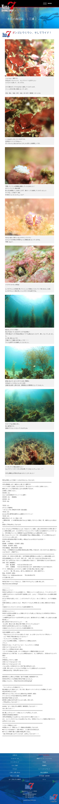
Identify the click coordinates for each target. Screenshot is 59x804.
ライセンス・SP (15, 758)
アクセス (15, 769)
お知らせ (15, 755)
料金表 (44, 762)
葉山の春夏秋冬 (44, 772)
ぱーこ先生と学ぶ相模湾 (15, 779)
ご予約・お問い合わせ (14, 772)
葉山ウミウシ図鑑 (14, 775)
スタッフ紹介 (15, 765)
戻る (30, 748)
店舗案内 (44, 765)
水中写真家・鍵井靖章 (44, 775)
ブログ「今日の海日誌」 (44, 755)
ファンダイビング (14, 762)
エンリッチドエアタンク (44, 769)
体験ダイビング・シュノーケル (44, 758)
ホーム (44, 779)
